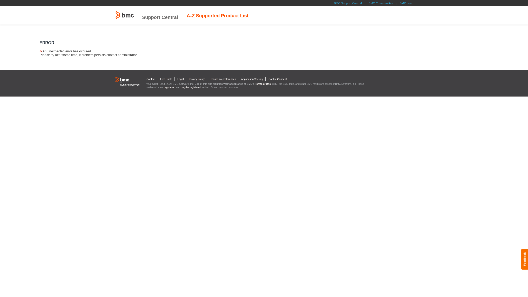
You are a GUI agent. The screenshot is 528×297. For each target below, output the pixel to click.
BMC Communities (381, 3)
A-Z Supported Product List (218, 15)
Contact (150, 79)
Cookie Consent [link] (278, 79)
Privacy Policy (197, 79)
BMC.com (406, 3)
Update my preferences (223, 79)
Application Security (252, 79)
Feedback (524, 259)
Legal (180, 79)
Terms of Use (263, 83)
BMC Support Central (348, 3)
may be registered (191, 87)
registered (169, 87)
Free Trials (166, 79)
